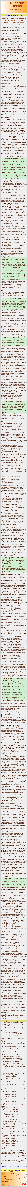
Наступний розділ (22, 1166)
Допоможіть (18, 1170)
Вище (14, 1166)
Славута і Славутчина (14, 15)
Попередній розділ (6, 1166)
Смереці (10, 1185)
